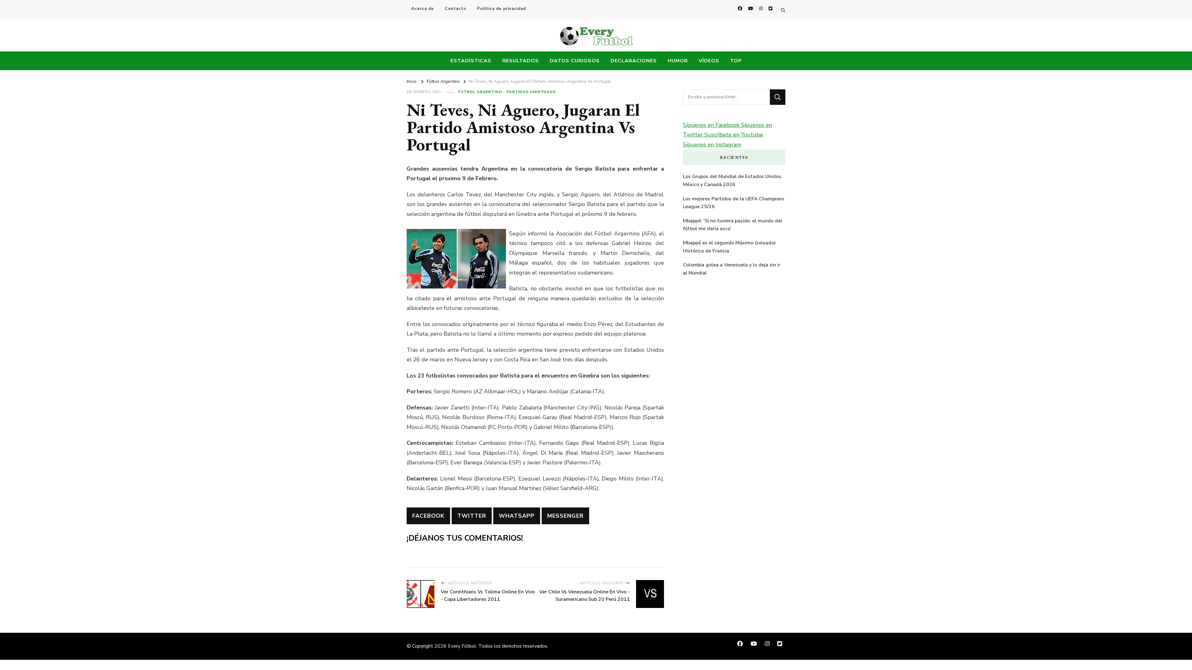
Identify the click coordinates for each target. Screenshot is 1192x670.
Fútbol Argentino (480, 91)
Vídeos (709, 60)
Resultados (520, 60)
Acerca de (422, 8)
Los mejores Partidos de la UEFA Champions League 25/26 (733, 202)
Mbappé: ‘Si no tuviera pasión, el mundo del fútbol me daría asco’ (732, 224)
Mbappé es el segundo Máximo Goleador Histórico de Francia (729, 246)
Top (736, 60)
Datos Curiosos (575, 60)
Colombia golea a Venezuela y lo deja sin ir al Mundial (731, 268)
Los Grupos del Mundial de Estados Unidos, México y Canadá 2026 (732, 180)
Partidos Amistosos (531, 91)
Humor (678, 60)
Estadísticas (470, 60)
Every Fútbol (462, 646)
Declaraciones (634, 60)
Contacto (455, 8)
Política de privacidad (501, 8)
